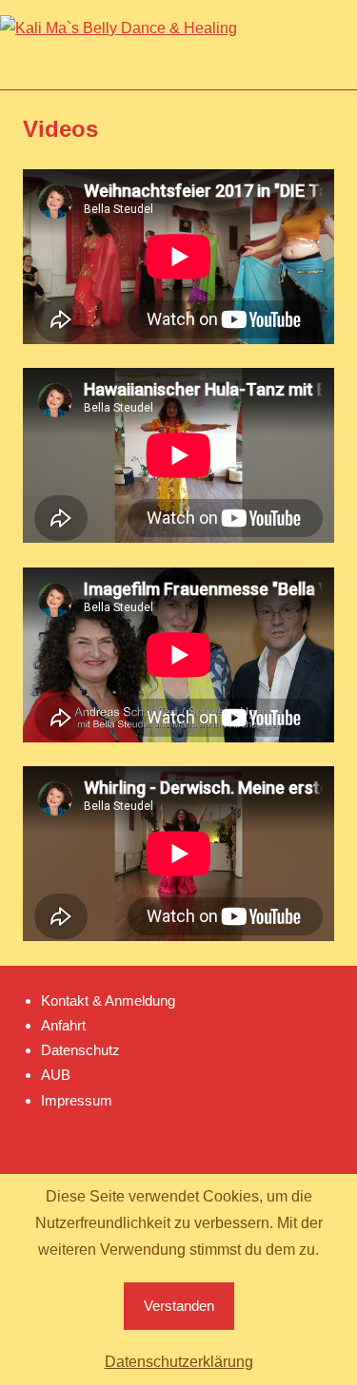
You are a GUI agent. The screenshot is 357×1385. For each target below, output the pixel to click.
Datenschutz (80, 1050)
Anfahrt (63, 1025)
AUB (55, 1075)
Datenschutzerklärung (179, 1362)
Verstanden (179, 1306)
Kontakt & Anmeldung (108, 1000)
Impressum (76, 1100)
